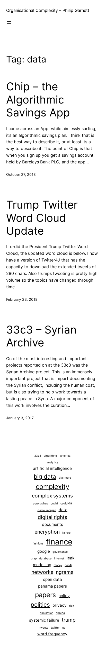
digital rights (52, 517)
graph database (41, 558)
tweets (43, 627)
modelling (42, 564)
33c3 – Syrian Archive (41, 336)
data (63, 509)
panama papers (52, 586)
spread (60, 613)
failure (66, 532)
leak (70, 558)
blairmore (65, 477)
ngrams (64, 572)
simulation (46, 613)
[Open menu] (9, 22)
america (65, 455)
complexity (52, 486)
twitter (55, 627)
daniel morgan (47, 510)
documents (52, 524)
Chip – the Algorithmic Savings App (38, 99)
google (43, 551)
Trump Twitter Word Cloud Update (42, 217)
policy (64, 595)
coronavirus (40, 503)
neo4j (68, 565)
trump (69, 620)
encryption (47, 532)
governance (60, 551)
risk (71, 605)
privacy (59, 605)
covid (54, 503)
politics (40, 604)
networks (42, 572)
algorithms (51, 455)
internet (59, 558)
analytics (52, 462)
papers (45, 595)
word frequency (52, 633)
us (63, 627)
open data (52, 579)
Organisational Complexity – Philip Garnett (47, 10)
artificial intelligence (52, 468)
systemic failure (44, 620)
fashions (37, 543)
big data (45, 476)
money (58, 565)
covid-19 (66, 503)
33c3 (37, 455)
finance (59, 541)
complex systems (52, 496)
